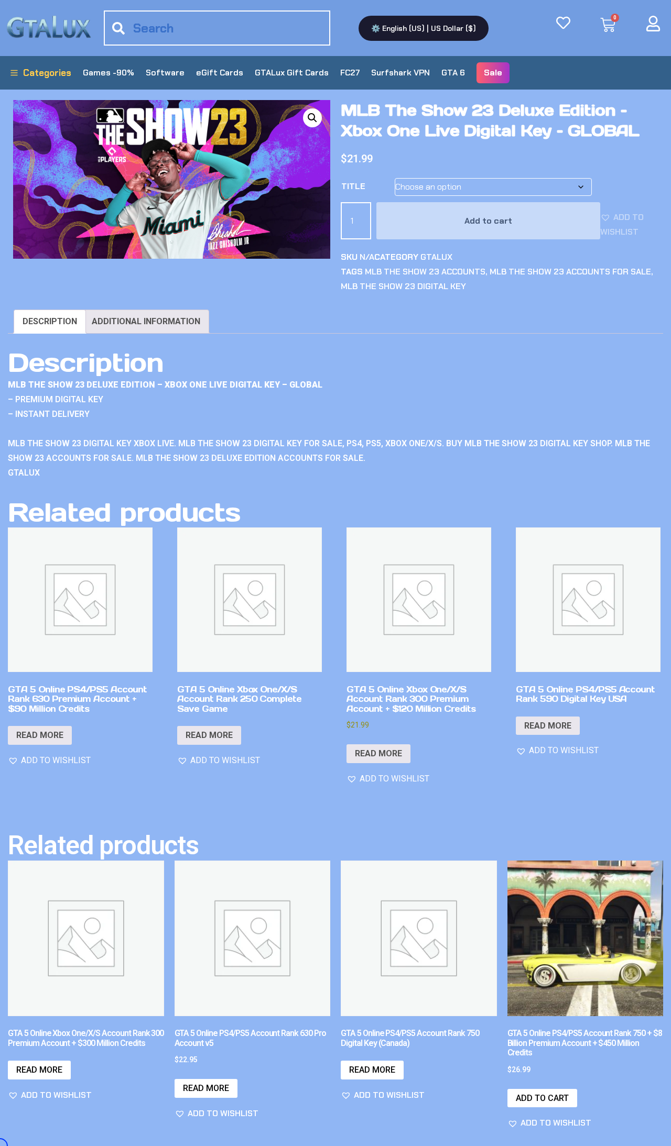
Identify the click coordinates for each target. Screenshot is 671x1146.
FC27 (350, 72)
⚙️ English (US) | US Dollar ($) (423, 28)
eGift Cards (219, 72)
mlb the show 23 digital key (403, 286)
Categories (47, 73)
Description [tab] (50, 321)
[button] (312, 117)
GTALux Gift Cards (292, 72)
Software (165, 72)
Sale (493, 72)
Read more (39, 735)
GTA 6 (453, 72)
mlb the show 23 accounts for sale (570, 271)
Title (353, 186)
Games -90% (108, 72)
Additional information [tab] (146, 321)
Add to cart (488, 220)
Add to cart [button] (542, 1098)
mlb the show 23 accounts (425, 271)
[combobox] (217, 28)
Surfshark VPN (400, 72)
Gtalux (436, 256)
